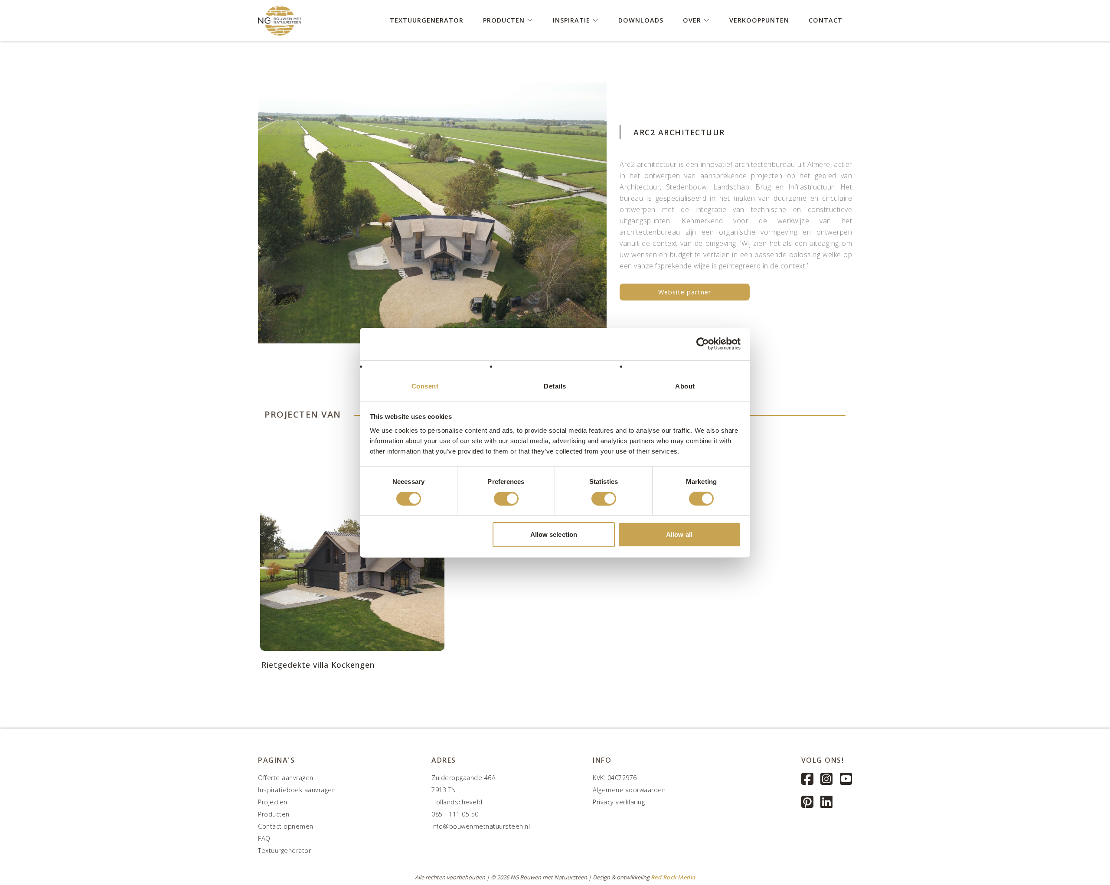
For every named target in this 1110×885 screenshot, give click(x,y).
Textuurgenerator (427, 20)
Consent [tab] (425, 385)
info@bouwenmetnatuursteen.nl (480, 826)
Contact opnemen (285, 826)
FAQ (264, 838)
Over (693, 20)
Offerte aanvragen (285, 778)
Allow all (679, 534)
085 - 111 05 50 (455, 814)
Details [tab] (555, 385)
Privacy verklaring (619, 802)
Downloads (640, 20)
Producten (505, 20)
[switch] (506, 499)
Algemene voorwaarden (629, 790)
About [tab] (685, 385)
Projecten (272, 802)
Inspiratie (572, 20)
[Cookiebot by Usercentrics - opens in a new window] (703, 343)
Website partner (684, 292)
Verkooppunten (759, 20)
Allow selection (554, 534)
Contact (825, 20)
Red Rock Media (673, 877)
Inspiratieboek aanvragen (297, 790)
